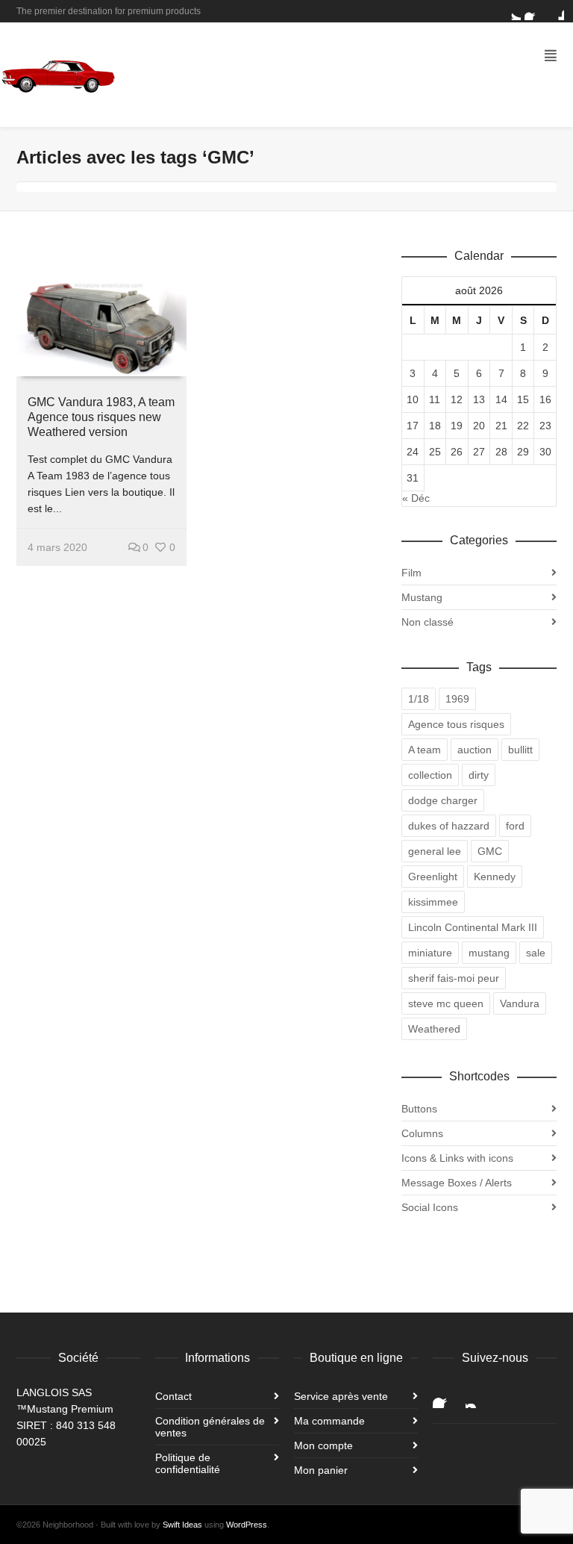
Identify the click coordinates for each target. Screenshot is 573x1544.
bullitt (520, 750)
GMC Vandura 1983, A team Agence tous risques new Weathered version (101, 417)
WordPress (246, 1524)
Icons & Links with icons (457, 1158)
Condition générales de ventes (210, 1427)
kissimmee (433, 902)
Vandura (519, 1003)
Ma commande (329, 1421)
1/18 (418, 699)
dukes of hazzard (448, 826)
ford (515, 826)
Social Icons (429, 1207)
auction (474, 750)
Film (411, 573)
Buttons (419, 1109)
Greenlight (432, 876)
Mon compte (323, 1445)
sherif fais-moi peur (453, 978)
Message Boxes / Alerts (456, 1183)
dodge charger (443, 800)
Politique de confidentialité (187, 1463)
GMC (490, 851)
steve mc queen (445, 1003)
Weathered (434, 1029)
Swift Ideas (182, 1524)
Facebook (533, 11)
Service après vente (341, 1396)
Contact (173, 1396)
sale (535, 953)
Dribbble (555, 11)
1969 (457, 699)
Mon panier (321, 1470)
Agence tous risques (456, 724)
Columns (422, 1133)
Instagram (477, 1396)
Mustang (421, 597)
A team (424, 750)
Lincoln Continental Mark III (472, 927)
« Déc (416, 498)
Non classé (427, 622)
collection (430, 775)
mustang (489, 953)
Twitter (512, 11)
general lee (434, 851)
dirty (479, 775)
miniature (430, 953)
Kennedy (495, 876)
